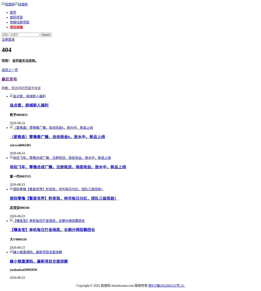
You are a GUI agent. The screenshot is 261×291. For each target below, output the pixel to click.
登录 (11, 39)
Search (46, 34)
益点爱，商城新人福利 (29, 105)
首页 (13, 12)
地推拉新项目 (19, 22)
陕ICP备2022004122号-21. (166, 285)
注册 (5, 39)
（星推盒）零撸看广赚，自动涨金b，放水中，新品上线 (57, 137)
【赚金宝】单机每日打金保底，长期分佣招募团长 (52, 230)
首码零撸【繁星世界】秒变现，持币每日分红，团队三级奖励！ (64, 198)
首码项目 (16, 17)
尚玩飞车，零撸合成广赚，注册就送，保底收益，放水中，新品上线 (68, 167)
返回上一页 (10, 70)
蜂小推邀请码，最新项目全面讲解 (39, 261)
